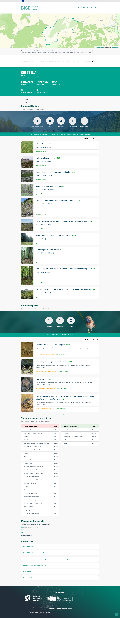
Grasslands (61, 134)
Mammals (63, 334)
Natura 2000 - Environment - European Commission (36, 552)
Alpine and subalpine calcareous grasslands (55, 172)
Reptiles (70, 334)
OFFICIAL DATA (88, 61)
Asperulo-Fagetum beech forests (51, 186)
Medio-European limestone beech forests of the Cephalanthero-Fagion (65, 269)
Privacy (37, 612)
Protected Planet (27, 578)
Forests (52, 134)
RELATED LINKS (77, 61)
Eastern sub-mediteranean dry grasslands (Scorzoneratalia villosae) (64, 221)
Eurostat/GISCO (115, 47)
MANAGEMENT (67, 61)
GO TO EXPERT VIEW (92, 7)
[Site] (49, 8)
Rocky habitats (85, 134)
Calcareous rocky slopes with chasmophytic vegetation (59, 201)
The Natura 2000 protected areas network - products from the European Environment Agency (46, 559)
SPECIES (42, 61)
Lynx (44, 379)
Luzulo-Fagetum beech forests (50, 250)
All (31, 134)
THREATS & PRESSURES (53, 61)
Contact (32, 612)
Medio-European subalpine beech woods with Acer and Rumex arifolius (65, 289)
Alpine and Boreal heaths (48, 158)
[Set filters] (97, 138)
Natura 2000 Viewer (28, 546)
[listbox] (35, 1)
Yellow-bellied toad (53, 345)
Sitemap (42, 612)
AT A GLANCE (82, 7)
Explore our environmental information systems (60, 608)
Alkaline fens (43, 144)
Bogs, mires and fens (41, 134)
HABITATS (34, 61)
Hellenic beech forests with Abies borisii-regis (56, 235)
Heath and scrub (72, 134)
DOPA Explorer (27, 571)
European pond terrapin (54, 362)
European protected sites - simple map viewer (34, 565)
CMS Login (47, 612)
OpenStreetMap (100, 47)
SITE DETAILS (26, 61)
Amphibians (54, 334)
